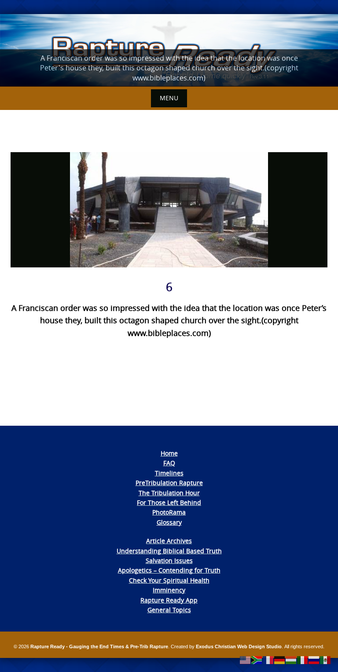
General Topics (169, 610)
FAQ (169, 463)
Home (169, 453)
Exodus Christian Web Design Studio (239, 646)
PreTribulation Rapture (169, 482)
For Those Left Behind (169, 502)
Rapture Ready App (169, 600)
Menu (169, 98)
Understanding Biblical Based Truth (169, 551)
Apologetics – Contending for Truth (169, 570)
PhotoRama (169, 512)
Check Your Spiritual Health (169, 580)
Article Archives (169, 541)
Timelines (169, 473)
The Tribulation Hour (169, 493)
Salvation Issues (169, 560)
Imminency (169, 590)
